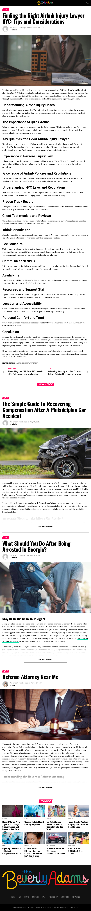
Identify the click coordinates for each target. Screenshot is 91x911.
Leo (13, 685)
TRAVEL (26, 897)
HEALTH (43, 897)
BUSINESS (35, 897)
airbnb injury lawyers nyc (28, 363)
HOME (13, 897)
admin (14, 30)
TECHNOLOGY (53, 897)
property (81, 110)
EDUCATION (65, 897)
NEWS (19, 897)
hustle (71, 90)
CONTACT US (75, 897)
